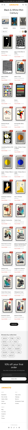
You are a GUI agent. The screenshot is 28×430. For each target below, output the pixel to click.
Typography (17, 348)
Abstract (12, 352)
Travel (18, 338)
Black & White (4, 76)
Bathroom (11, 355)
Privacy (3, 418)
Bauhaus (3, 53)
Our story (3, 411)
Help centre (18, 394)
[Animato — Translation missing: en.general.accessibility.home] (14, 387)
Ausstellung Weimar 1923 (7, 147)
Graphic (10, 348)
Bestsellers (3, 394)
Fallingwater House (18, 292)
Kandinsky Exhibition (6, 196)
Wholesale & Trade (19, 401)
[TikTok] (14, 427)
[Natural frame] (23, 32)
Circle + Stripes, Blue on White (20, 172)
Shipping (17, 397)
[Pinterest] (19, 427)
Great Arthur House (6, 292)
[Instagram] (11, 427)
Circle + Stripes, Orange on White (20, 147)
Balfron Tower (17, 76)
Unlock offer (14, 379)
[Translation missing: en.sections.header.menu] (2, 4)
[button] (4, 4)
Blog (2, 409)
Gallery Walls (4, 399)
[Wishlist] (23, 5)
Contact (17, 403)
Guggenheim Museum (19, 268)
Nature (15, 341)
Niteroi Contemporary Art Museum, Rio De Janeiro (20, 244)
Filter (4, 31)
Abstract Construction (6, 220)
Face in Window (18, 196)
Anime (12, 345)
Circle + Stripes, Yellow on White (7, 172)
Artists (2, 401)
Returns (17, 399)
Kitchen (4, 355)
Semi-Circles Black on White (19, 52)
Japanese (5, 338)
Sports (19, 345)
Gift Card (3, 403)
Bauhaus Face (4, 51)
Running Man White (19, 123)
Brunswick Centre (5, 315)
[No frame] (20, 32)
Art (10, 341)
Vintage (11, 338)
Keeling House (4, 268)
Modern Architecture (19, 78)
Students (3, 414)
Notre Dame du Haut (6, 243)
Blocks (15, 100)
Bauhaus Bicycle (5, 123)
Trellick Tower (17, 220)
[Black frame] (26, 32)
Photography (5, 345)
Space (19, 352)
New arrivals (4, 397)
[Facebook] (9, 427)
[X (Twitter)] (16, 427)
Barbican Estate (18, 315)
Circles (3, 100)
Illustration (5, 352)
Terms (2, 416)
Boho (4, 348)
